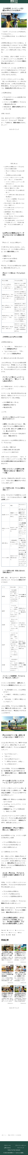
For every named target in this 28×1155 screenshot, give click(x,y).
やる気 (4, 930)
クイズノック (11, 930)
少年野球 (9, 934)
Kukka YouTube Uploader (14, 1150)
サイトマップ (20, 1147)
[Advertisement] (14, 145)
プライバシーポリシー (20, 1145)
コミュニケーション (20, 930)
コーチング (5, 932)
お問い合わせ (7, 1147)
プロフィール (7, 1145)
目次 (12, 163)
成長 (14, 934)
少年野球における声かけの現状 (13, 175)
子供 (4, 934)
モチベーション (13, 932)
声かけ (20, 932)
